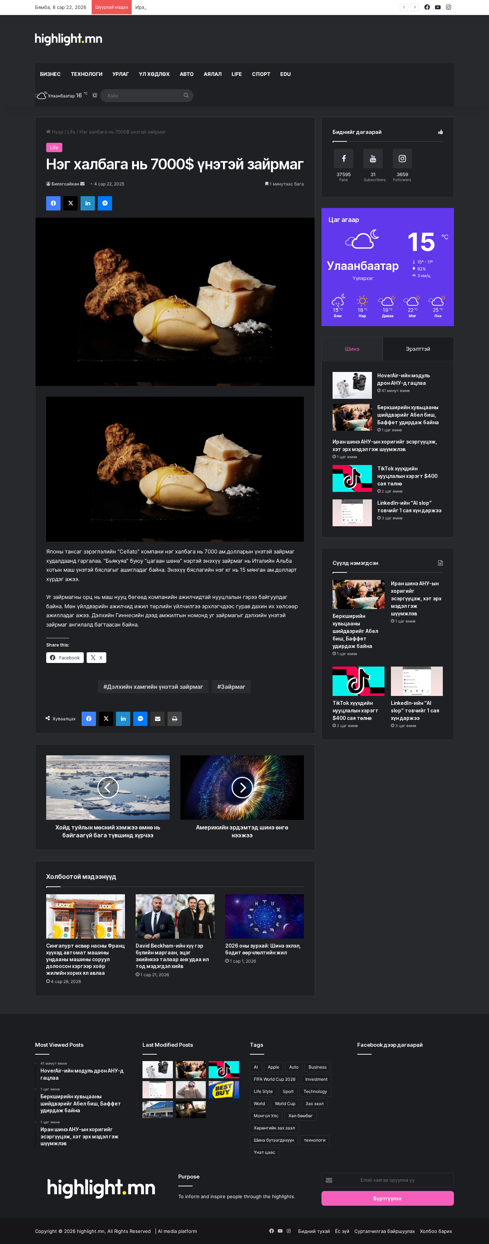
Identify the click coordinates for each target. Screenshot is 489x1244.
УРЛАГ (120, 74)
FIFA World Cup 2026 (274, 1079)
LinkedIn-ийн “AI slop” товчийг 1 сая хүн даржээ (415, 710)
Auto (294, 1067)
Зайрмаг (233, 686)
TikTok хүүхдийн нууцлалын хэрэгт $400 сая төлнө (407, 476)
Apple (273, 1067)
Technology (315, 1091)
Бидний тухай (314, 1231)
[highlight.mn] (68, 39)
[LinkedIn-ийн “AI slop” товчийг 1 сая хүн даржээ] (352, 512)
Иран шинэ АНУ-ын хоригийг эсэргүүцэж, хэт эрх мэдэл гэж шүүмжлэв (218, 7)
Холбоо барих (436, 1231)
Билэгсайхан (65, 184)
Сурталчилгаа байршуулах (384, 1231)
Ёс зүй (342, 1231)
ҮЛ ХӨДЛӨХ (154, 74)
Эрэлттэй (418, 348)
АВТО (187, 74)
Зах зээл (314, 1103)
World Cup (285, 1103)
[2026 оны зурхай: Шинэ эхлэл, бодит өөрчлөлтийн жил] (264, 916)
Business (317, 1067)
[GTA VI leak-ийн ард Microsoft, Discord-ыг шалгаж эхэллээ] (191, 1109)
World (259, 1103)
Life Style (263, 1091)
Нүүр (56, 132)
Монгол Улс (266, 1115)
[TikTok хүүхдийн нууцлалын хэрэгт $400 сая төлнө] (352, 478)
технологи (314, 1140)
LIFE (237, 74)
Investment (316, 1079)
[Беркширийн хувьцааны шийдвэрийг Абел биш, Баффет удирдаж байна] (352, 417)
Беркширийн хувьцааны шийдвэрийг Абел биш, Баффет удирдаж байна (408, 414)
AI (256, 1067)
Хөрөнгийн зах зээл (274, 1128)
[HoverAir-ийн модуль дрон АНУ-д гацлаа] (352, 385)
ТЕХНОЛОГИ (86, 74)
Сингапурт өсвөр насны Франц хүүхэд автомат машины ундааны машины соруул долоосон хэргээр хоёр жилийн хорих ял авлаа (85, 959)
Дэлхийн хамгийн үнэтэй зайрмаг (155, 686)
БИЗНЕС (50, 74)
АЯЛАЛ (213, 74)
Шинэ (352, 348)
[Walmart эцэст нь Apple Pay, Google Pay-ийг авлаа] (157, 1109)
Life (71, 132)
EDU (285, 74)
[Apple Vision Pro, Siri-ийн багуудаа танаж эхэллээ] (191, 1089)
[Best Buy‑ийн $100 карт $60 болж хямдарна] (224, 1089)
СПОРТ (261, 74)
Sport (288, 1091)
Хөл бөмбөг (301, 1115)
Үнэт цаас (264, 1152)
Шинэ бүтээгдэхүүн (274, 1140)
